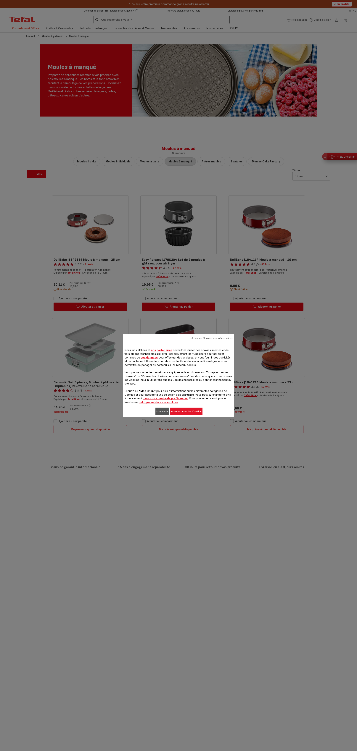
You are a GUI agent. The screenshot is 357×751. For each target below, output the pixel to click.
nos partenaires (161, 349)
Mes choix (162, 411)
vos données (149, 357)
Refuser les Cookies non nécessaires (210, 337)
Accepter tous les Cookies (186, 411)
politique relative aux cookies (158, 401)
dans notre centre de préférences (165, 398)
